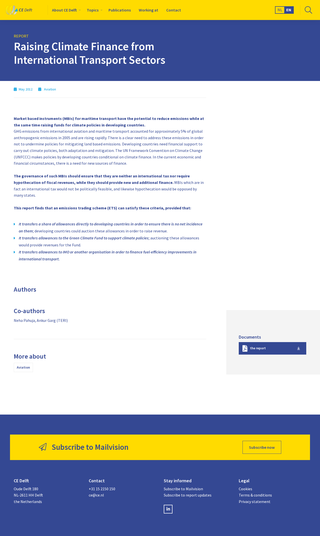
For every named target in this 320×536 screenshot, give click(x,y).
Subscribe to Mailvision (183, 488)
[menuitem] (65, 10)
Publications (119, 9)
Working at (148, 9)
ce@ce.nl (96, 495)
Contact (173, 9)
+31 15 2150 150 (102, 488)
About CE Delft (64, 9)
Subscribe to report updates (188, 495)
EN (288, 9)
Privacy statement (254, 501)
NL (280, 9)
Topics (92, 9)
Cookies (245, 488)
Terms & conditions (255, 495)
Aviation (23, 367)
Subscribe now (262, 447)
